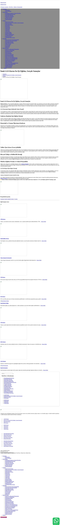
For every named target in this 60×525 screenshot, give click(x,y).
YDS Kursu (7, 30)
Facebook (2, 199)
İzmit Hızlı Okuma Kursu (8, 381)
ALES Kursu (7, 28)
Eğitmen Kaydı (3, 4)
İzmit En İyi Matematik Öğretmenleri (12, 49)
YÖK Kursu (7, 31)
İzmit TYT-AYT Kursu (9, 56)
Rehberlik (4, 38)
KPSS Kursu (7, 27)
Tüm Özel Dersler (8, 19)
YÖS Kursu (7, 29)
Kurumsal (4, 9)
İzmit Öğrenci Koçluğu (9, 42)
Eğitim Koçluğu (8, 43)
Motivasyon (7, 47)
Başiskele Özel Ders (9, 65)
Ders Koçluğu (7, 45)
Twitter (5, 199)
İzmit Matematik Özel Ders (10, 14)
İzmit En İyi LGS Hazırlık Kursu (11, 58)
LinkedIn (9, 199)
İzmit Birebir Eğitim (9, 51)
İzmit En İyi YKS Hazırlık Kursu (11, 57)
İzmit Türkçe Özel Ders (8, 380)
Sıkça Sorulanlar (8, 11)
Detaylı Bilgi (43, 221)
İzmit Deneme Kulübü (9, 55)
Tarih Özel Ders (7, 389)
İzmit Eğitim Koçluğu (9, 41)
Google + (12, 199)
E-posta (16, 199)
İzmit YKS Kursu (8, 23)
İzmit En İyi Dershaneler (9, 50)
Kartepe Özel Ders (8, 66)
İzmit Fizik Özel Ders (9, 15)
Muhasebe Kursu (8, 36)
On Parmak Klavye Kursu (10, 37)
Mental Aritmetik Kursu (9, 34)
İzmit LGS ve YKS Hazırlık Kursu (11, 62)
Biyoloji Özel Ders (8, 18)
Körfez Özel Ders (8, 67)
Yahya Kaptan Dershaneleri (10, 64)
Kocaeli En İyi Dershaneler (10, 59)
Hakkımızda (7, 10)
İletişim (5, 68)
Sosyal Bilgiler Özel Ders (8, 392)
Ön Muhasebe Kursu (9, 35)
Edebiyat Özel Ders (7, 385)
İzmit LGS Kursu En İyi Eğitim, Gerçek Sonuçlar (14, 22)
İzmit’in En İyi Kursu (9, 21)
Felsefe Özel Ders (7, 387)
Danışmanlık (7, 46)
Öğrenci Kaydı (3, 2)
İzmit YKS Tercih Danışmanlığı (11, 40)
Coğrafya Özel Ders (9, 17)
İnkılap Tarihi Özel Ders (8, 390)
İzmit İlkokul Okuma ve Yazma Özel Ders (13, 13)
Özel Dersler (5, 12)
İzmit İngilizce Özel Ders (8, 388)
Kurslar (4, 20)
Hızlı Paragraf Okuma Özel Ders (10, 382)
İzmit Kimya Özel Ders (9, 16)
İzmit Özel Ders (6, 48)
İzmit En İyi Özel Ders (9, 54)
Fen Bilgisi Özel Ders (8, 386)
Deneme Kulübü (8, 32)
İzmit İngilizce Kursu (9, 24)
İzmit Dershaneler (8, 53)
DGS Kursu (7, 25)
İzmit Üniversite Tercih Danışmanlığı (12, 39)
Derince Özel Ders (8, 61)
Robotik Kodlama (8, 33)
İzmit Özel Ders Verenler (9, 60)
